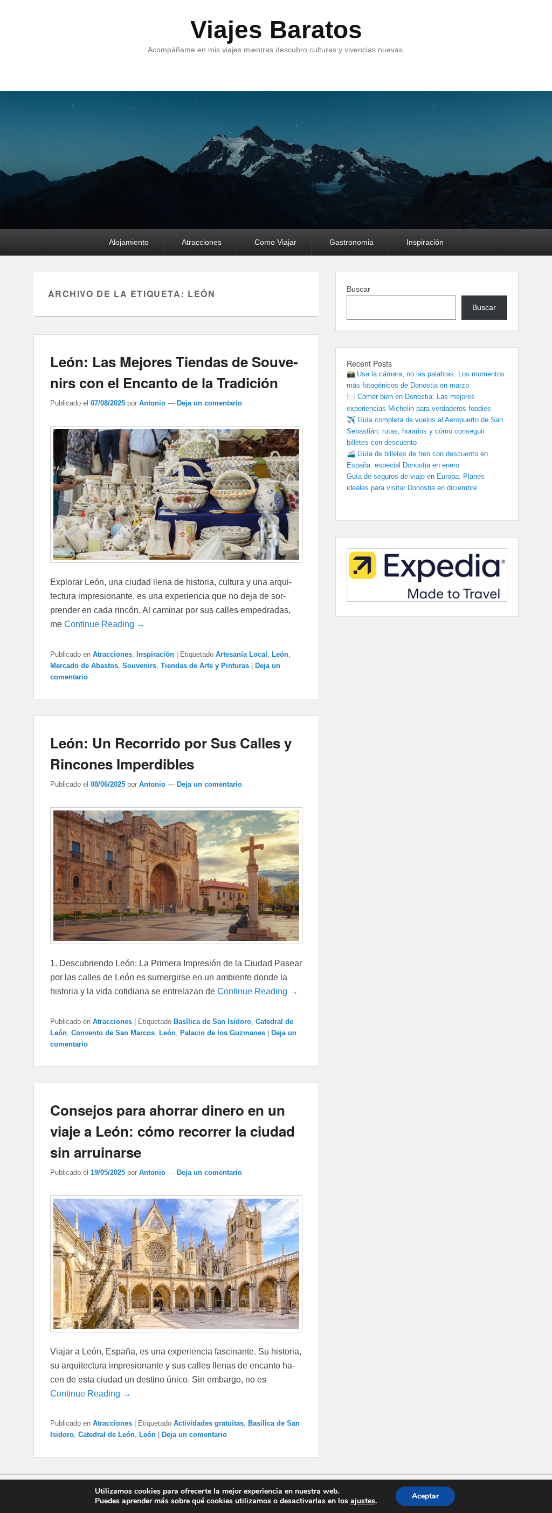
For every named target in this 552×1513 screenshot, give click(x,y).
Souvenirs (139, 666)
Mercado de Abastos (84, 666)
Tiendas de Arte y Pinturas (205, 666)
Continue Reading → (104, 624)
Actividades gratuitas (209, 1423)
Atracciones (202, 242)
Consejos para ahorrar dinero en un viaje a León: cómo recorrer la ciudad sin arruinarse (172, 1131)
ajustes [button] (362, 1501)
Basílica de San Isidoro (212, 1021)
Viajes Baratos (276, 30)
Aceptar (425, 1496)
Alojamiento (129, 242)
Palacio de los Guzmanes (222, 1033)
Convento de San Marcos (113, 1033)
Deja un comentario (209, 403)
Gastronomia (351, 242)
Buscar (358, 289)
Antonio (152, 403)
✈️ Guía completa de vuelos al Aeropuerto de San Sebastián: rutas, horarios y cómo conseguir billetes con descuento (425, 431)
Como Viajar (275, 242)
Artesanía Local (241, 654)
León (280, 654)
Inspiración (425, 242)
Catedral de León (106, 1435)
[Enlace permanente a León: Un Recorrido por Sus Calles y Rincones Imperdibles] (176, 949)
